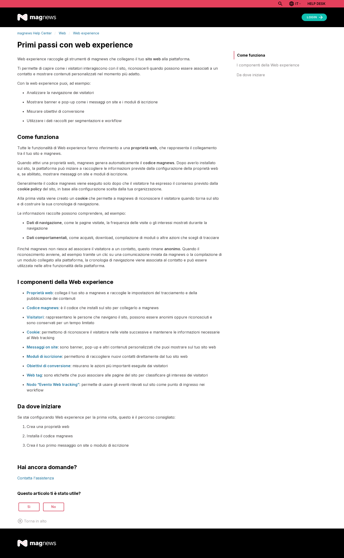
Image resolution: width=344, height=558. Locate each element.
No (53, 507)
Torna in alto (35, 521)
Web (62, 33)
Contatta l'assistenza (35, 478)
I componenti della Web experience (268, 65)
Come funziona (251, 55)
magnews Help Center (34, 33)
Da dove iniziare (251, 74)
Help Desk (316, 4)
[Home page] (36, 17)
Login (312, 17)
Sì (28, 507)
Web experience (86, 33)
